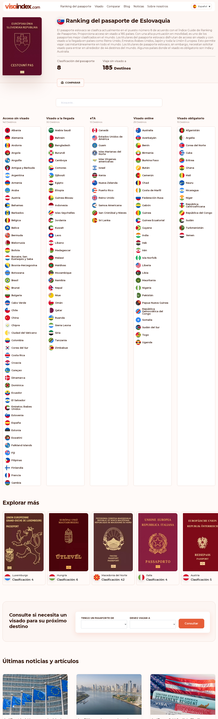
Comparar (113, 6)
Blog (127, 6)
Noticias (139, 6)
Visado (99, 6)
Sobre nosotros (157, 6)
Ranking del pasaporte (75, 6)
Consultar (191, 623)
